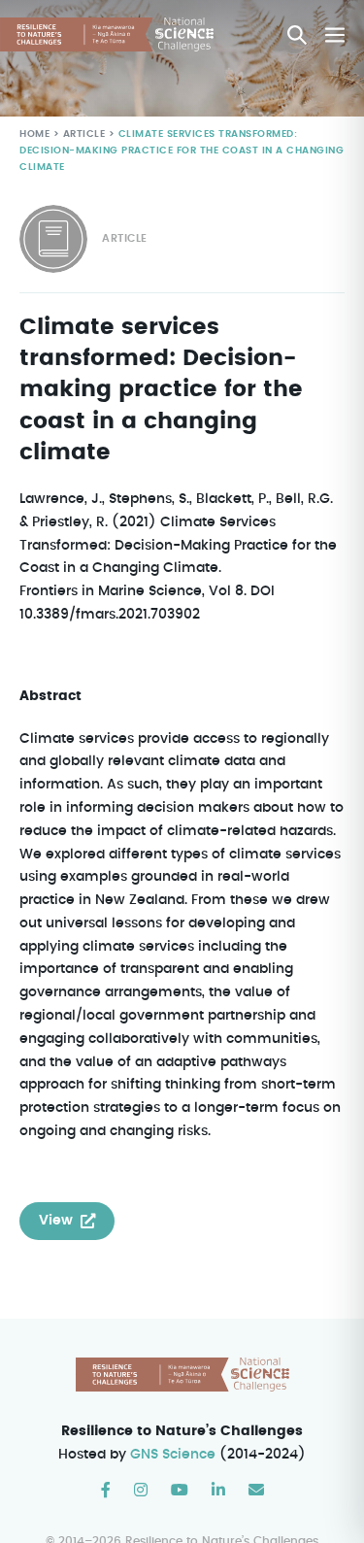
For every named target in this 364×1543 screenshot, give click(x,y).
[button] (297, 34)
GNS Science (172, 1454)
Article (84, 134)
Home (34, 134)
